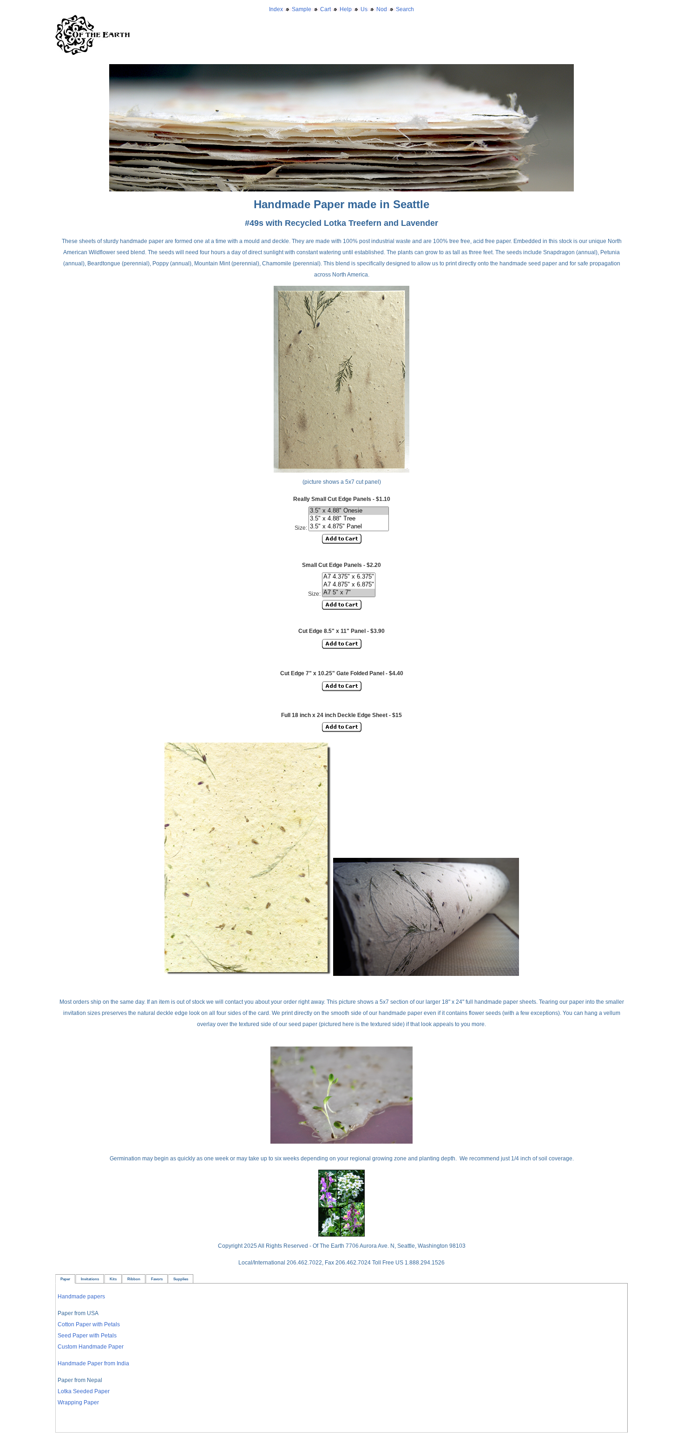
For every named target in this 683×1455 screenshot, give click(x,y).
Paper (65, 1279)
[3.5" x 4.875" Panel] (348, 527)
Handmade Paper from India (93, 1363)
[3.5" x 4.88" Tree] (348, 519)
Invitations (90, 1279)
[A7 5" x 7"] (348, 593)
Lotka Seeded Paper (84, 1391)
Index (276, 9)
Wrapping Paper (78, 1402)
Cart (325, 9)
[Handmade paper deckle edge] (341, 69)
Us (364, 9)
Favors (157, 1279)
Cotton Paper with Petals (89, 1324)
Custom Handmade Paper (91, 1346)
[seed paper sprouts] (341, 1142)
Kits (113, 1279)
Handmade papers (81, 1296)
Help (346, 9)
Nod (381, 9)
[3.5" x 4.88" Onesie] (348, 511)
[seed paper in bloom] (341, 1234)
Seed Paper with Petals (87, 1335)
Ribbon (133, 1279)
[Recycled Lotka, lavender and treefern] (248, 974)
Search (405, 9)
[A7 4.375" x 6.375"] (348, 577)
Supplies (180, 1279)
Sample (301, 9)
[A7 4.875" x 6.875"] (348, 585)
